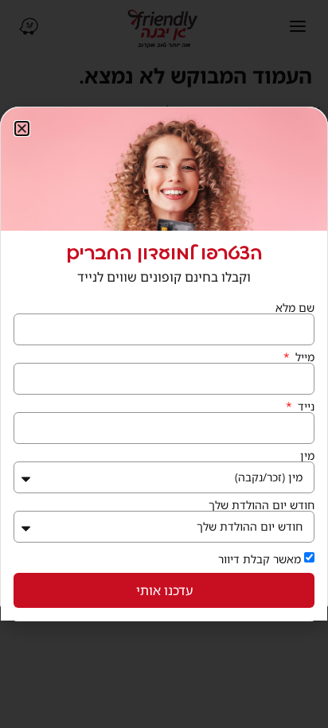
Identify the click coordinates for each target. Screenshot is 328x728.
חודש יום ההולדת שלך (261, 505)
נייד (304, 406)
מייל (303, 357)
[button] (22, 128)
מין (307, 455)
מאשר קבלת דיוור (259, 558)
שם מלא (294, 307)
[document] (164, 364)
